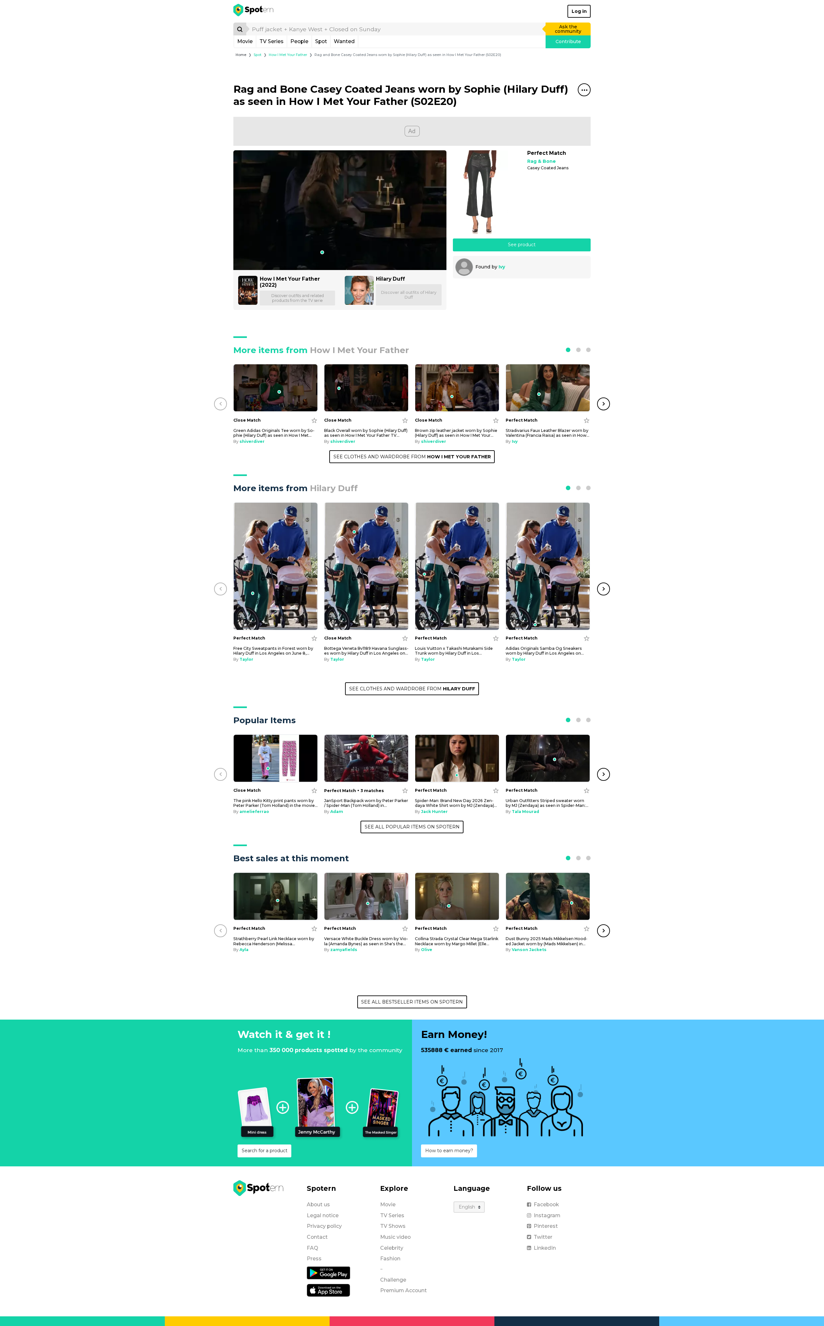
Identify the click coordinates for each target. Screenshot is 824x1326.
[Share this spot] (584, 89)
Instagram (547, 1215)
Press (314, 1259)
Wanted (344, 41)
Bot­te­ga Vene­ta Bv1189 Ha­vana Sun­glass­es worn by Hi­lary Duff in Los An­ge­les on (366, 651)
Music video (395, 1237)
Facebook (546, 1204)
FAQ (312, 1248)
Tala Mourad (525, 811)
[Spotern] (253, 11)
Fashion (390, 1259)
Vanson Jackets (529, 949)
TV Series (271, 41)
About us (318, 1204)
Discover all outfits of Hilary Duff (408, 295)
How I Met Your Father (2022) (290, 282)
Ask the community (568, 29)
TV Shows (393, 1226)
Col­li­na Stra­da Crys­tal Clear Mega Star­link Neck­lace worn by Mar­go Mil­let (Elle (456, 941)
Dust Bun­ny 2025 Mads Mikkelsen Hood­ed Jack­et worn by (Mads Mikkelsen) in (546, 941)
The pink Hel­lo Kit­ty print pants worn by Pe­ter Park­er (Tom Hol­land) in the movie (275, 803)
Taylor (246, 659)
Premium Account (403, 1290)
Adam (336, 811)
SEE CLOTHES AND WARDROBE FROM (412, 457)
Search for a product (264, 1150)
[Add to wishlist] (314, 420)
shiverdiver (252, 441)
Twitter (543, 1237)
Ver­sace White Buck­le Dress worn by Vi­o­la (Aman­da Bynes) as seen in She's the (366, 941)
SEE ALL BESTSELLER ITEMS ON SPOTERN (412, 1002)
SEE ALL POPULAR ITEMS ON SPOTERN (412, 827)
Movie (245, 41)
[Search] (239, 29)
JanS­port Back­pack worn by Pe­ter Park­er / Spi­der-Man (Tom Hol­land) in (366, 803)
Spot (321, 41)
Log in (579, 11)
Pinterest (546, 1226)
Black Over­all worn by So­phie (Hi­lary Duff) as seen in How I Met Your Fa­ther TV (365, 433)
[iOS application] (328, 1290)
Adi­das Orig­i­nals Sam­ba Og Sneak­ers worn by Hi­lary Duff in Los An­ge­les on (545, 651)
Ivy (502, 267)
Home (241, 55)
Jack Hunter (434, 811)
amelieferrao (254, 811)
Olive (426, 949)
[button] (568, 350)
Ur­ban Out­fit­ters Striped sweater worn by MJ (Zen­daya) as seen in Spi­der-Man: (547, 803)
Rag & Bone (541, 161)
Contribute (568, 41)
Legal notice (323, 1215)
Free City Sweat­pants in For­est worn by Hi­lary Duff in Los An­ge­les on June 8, (273, 651)
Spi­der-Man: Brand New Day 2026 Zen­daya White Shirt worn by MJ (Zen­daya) (456, 803)
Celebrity (391, 1248)
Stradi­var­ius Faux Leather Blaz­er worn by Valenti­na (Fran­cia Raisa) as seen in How (547, 433)
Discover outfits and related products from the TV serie (297, 298)
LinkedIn (545, 1248)
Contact (317, 1237)
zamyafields (343, 949)
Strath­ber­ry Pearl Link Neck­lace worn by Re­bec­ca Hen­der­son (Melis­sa (273, 941)
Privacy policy (324, 1226)
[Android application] (328, 1272)
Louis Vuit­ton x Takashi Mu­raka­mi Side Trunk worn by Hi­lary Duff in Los (454, 651)
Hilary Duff (390, 279)
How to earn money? (449, 1150)
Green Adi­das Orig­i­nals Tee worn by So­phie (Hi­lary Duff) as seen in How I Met (273, 433)
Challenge (393, 1280)
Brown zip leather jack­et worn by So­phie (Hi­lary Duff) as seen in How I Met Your (456, 433)
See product (522, 244)
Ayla (243, 949)
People (299, 41)
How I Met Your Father (288, 55)
